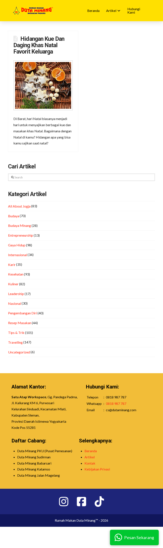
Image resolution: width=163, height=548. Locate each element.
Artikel (89, 457)
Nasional (14, 303)
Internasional (17, 255)
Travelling (15, 342)
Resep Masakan (19, 323)
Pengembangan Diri (22, 313)
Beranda (90, 451)
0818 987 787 (116, 403)
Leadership (16, 294)
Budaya (13, 216)
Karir (11, 265)
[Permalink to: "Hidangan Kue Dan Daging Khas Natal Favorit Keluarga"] (43, 85)
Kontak (89, 463)
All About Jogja (19, 206)
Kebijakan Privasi (97, 469)
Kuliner (13, 284)
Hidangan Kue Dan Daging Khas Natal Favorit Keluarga (38, 45)
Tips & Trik (16, 332)
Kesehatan (15, 274)
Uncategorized (19, 352)
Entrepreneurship (20, 235)
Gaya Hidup (16, 245)
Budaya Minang (19, 225)
